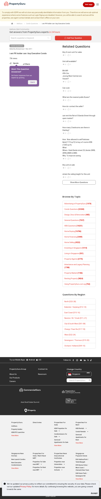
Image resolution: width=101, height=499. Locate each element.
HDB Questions (73, 226)
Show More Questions (79, 182)
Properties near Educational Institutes (60, 455)
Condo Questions (17, 46)
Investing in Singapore (75, 248)
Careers (12, 381)
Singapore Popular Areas (81, 454)
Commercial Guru (29, 390)
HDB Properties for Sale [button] (60, 430)
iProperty (29, 410)
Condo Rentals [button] (81, 431)
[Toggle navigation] (97, 4)
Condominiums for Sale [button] (60, 435)
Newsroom (42, 374)
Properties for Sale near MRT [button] (39, 463)
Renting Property (73, 279)
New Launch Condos (18, 459)
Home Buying (72, 231)
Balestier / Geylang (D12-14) (75, 307)
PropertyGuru (16, 422)
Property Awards (71, 391)
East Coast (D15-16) (72, 313)
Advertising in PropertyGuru (77, 204)
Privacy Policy (25, 486)
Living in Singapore (74, 253)
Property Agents (73, 259)
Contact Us (42, 369)
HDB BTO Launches (18, 432)
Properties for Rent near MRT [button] (39, 469)
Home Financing (73, 237)
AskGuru (14, 426)
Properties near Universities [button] (59, 463)
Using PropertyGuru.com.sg (77, 284)
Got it (32, 82)
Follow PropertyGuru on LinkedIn (84, 360)
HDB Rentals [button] (80, 428)
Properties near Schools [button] (59, 469)
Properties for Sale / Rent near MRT (39, 455)
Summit (29, 402)
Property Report (71, 400)
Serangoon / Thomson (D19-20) (76, 340)
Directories (37, 422)
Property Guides (16, 429)
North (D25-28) (70, 301)
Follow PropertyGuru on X (88, 360)
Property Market (73, 273)
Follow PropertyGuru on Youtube (80, 360)
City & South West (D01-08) (74, 324)
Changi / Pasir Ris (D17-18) (74, 329)
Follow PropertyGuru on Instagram (76, 360)
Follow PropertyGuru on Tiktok (91, 360)
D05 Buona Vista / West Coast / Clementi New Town (82, 467)
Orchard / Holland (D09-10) (74, 346)
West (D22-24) (70, 335)
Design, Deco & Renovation (77, 215)
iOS (39, 360)
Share (27, 64)
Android (31, 360)
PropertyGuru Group (17, 369)
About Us (13, 374)
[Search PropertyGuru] (90, 380)
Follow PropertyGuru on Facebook (72, 360)
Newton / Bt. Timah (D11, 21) (75, 318)
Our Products (14, 378)
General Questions (74, 220)
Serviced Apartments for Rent (81, 437)
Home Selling (72, 242)
